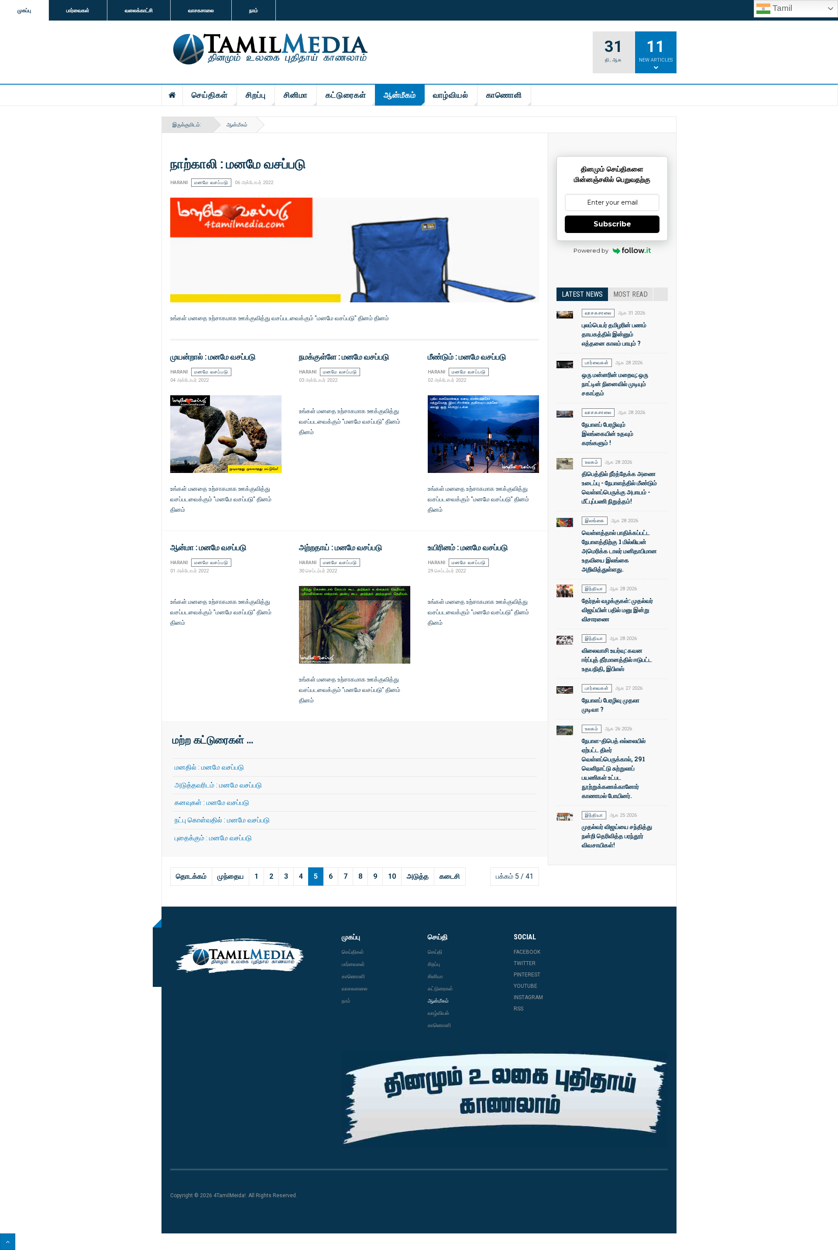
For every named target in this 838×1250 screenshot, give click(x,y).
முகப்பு (24, 10)
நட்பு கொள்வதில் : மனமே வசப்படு (222, 820)
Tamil (781, 8)
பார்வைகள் (77, 10)
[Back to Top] (7, 1241)
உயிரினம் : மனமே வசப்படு (468, 547)
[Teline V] (268, 49)
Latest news (582, 294)
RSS (518, 1009)
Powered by (591, 250)
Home (172, 95)
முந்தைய (230, 876)
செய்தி (435, 952)
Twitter (525, 963)
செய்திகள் (210, 94)
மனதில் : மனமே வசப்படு (209, 767)
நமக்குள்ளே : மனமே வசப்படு (344, 356)
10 (392, 876)
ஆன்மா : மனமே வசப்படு (208, 547)
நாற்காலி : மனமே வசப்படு (238, 163)
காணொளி (504, 94)
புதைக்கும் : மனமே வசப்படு (213, 838)
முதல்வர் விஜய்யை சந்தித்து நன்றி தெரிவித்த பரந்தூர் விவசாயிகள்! (617, 835)
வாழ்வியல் (450, 94)
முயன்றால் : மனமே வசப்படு (213, 356)
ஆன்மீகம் (400, 94)
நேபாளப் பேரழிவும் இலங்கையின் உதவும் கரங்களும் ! (607, 433)
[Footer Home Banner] (505, 1099)
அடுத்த (418, 876)
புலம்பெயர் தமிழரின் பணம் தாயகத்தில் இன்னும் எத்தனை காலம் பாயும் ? (614, 334)
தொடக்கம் (191, 876)
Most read (630, 294)
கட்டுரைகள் (346, 94)
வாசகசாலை (201, 10)
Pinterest (527, 975)
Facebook (527, 952)
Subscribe (612, 224)
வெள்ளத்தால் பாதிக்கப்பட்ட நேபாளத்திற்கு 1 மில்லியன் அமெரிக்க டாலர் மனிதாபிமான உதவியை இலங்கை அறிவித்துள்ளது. (619, 550)
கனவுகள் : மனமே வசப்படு (212, 802)
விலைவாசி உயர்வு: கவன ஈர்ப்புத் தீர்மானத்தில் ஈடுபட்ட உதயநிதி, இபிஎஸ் (617, 659)
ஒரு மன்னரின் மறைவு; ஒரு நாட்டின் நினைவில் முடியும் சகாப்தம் (615, 383)
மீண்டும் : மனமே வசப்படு (467, 356)
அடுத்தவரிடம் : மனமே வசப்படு (218, 785)
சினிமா (296, 94)
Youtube (525, 986)
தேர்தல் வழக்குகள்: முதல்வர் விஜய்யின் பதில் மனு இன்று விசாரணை (617, 609)
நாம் (253, 10)
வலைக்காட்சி (139, 10)
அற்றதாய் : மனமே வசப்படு (340, 547)
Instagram (528, 997)
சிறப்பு (256, 94)
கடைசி (450, 876)
